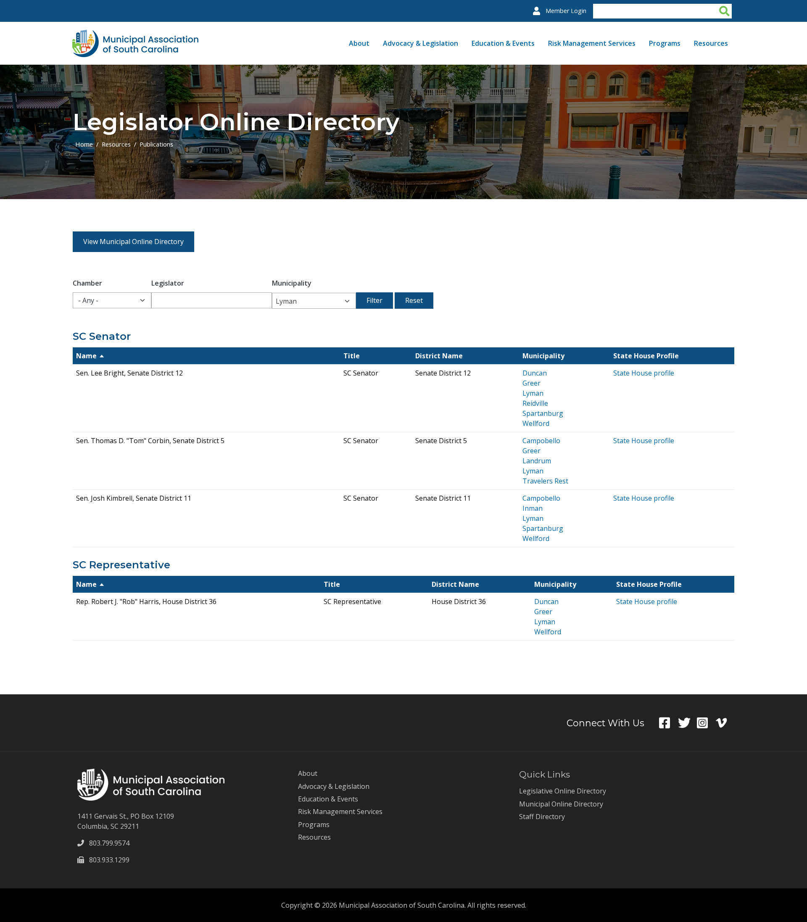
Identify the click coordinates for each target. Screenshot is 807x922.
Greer (531, 383)
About (359, 43)
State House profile (643, 373)
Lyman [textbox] (286, 301)
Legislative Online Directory (562, 791)
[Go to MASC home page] (135, 34)
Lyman (532, 393)
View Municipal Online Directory (133, 241)
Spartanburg (542, 413)
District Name (439, 355)
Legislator (167, 283)
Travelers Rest (545, 481)
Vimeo (725, 722)
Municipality (291, 283)
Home (84, 144)
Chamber (87, 283)
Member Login (566, 11)
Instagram (706, 722)
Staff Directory (542, 816)
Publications (156, 144)
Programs (664, 43)
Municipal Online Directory (561, 804)
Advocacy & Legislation (420, 43)
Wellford (535, 423)
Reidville (535, 403)
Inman (532, 508)
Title (351, 355)
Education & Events (503, 43)
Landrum (536, 460)
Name (86, 355)
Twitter (687, 722)
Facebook (668, 722)
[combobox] (314, 301)
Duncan (534, 373)
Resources (711, 43)
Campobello (541, 440)
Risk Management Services (592, 43)
